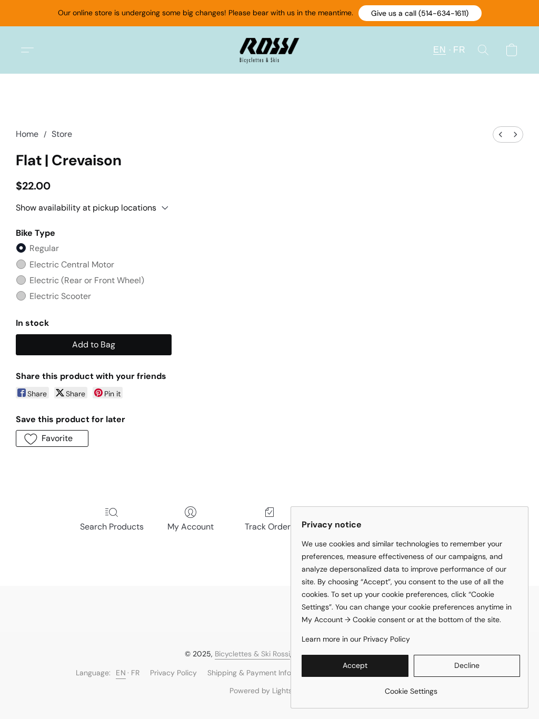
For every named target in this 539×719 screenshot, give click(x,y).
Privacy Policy (173, 672)
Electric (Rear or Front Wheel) (86, 280)
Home (27, 133)
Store (62, 133)
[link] (411, 687)
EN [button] (439, 49)
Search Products (112, 526)
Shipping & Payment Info (249, 672)
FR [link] (135, 672)
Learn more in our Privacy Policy (356, 639)
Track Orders (270, 526)
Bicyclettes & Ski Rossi (252, 653)
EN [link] (121, 672)
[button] (420, 13)
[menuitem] (500, 134)
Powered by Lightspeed (269, 690)
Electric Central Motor (71, 264)
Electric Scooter (60, 296)
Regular (44, 248)
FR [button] (459, 49)
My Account (190, 526)
